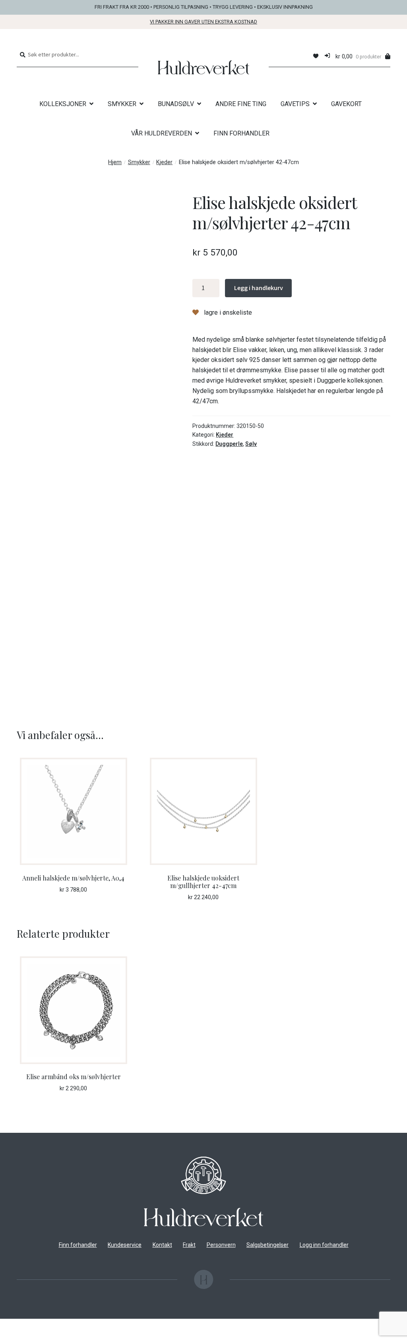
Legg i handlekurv (258, 288)
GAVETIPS (295, 104)
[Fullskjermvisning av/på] (28, 1326)
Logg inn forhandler (324, 1245)
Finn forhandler (78, 1245)
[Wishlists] (315, 56)
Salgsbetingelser (267, 1245)
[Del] (48, 1326)
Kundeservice (124, 1245)
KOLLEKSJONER (62, 104)
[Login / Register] (327, 56)
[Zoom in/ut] (9, 1326)
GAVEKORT (346, 104)
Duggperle (229, 444)
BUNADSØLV (176, 104)
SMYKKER (122, 104)
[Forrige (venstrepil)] (9, 1337)
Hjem (115, 162)
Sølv (251, 444)
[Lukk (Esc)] (68, 1326)
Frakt (189, 1245)
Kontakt (162, 1245)
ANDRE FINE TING (240, 104)
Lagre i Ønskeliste (227, 312)
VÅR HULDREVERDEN (161, 133)
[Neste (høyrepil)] (28, 1337)
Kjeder (164, 162)
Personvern (221, 1245)
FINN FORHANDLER (241, 133)
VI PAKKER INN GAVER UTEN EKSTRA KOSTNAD (203, 22)
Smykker (139, 162)
